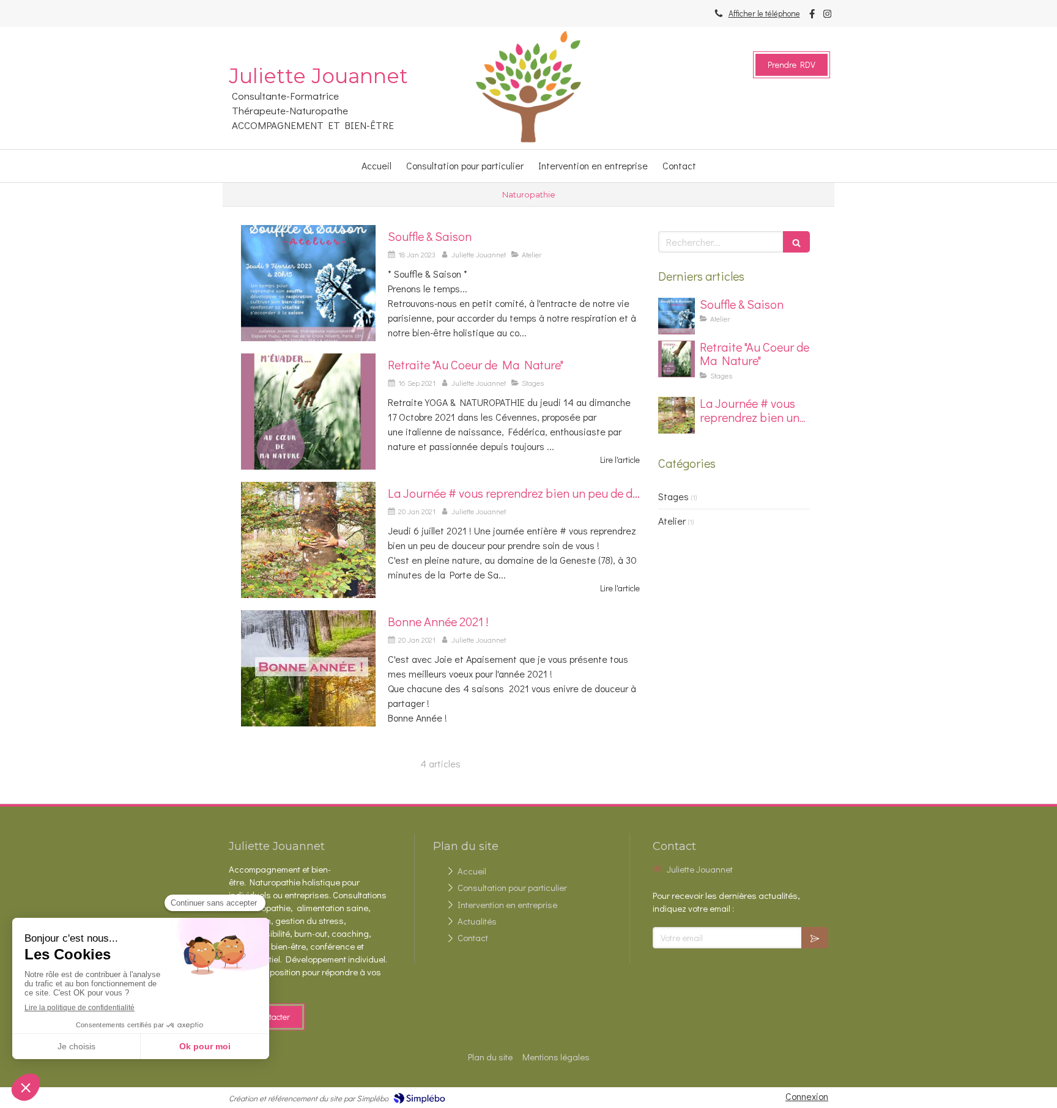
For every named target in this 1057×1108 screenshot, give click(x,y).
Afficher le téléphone (764, 13)
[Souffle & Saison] (308, 283)
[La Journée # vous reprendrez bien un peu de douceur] (308, 540)
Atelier (672, 520)
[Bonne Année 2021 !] (308, 668)
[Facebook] (812, 16)
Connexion (806, 1096)
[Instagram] (827, 16)
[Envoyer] (814, 937)
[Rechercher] (796, 242)
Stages (673, 496)
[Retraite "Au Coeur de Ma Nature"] (308, 411)
